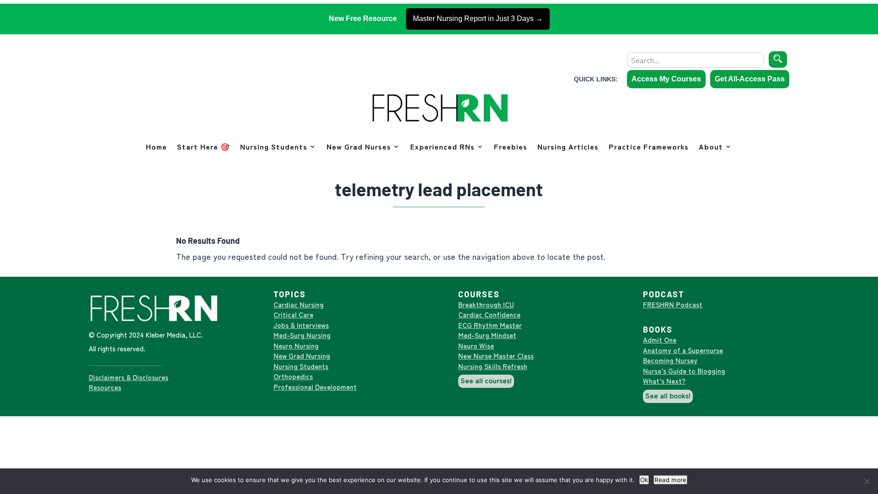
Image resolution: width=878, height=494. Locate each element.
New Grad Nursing (301, 355)
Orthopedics (293, 376)
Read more (670, 479)
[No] (866, 481)
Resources (105, 387)
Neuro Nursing (296, 345)
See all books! (668, 395)
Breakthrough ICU (486, 304)
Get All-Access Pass (750, 79)
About (711, 146)
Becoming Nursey (670, 360)
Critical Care (293, 314)
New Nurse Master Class (496, 355)
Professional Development (315, 387)
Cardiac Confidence (489, 314)
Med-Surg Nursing (302, 335)
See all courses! (486, 380)
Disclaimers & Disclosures (128, 377)
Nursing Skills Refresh (492, 366)
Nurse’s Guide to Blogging (684, 371)
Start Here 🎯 (203, 146)
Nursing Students (273, 146)
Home (156, 146)
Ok (644, 479)
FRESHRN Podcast (672, 304)
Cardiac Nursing (298, 304)
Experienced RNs (442, 146)
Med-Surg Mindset (487, 335)
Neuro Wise (476, 345)
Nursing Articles (568, 146)
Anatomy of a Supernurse (683, 350)
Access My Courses (666, 79)
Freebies (510, 146)
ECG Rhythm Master (490, 325)
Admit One (659, 339)
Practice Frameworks (649, 146)
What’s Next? (664, 381)
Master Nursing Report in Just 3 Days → (478, 18)
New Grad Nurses (359, 146)
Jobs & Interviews (301, 325)
